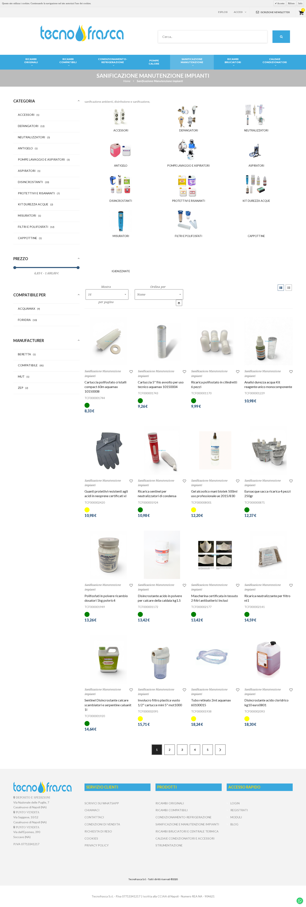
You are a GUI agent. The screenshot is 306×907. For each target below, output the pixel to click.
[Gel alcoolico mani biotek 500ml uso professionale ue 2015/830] (215, 450)
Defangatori (31, 126)
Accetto (281, 3)
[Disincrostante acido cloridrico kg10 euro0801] (268, 659)
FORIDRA (27, 320)
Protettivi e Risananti (39, 193)
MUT (23, 376)
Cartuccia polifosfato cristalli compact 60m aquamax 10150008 (105, 386)
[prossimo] (220, 749)
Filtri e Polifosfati (36, 226)
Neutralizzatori (34, 137)
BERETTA (27, 354)
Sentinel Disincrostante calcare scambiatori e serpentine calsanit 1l (108, 704)
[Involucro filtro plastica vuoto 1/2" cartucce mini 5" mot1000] (162, 659)
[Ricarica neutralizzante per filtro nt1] (268, 555)
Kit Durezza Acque (35, 204)
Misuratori (29, 215)
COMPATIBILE (31, 365)
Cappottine (30, 238)
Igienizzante (121, 271)
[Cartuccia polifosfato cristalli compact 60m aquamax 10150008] (109, 341)
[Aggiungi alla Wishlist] (131, 371)
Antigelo (28, 148)
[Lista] (289, 287)
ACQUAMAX (29, 308)
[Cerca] (281, 36)
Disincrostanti (33, 182)
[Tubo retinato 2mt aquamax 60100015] (215, 659)
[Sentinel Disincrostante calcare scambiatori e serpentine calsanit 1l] (109, 659)
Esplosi (223, 12)
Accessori (28, 114)
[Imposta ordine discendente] (179, 303)
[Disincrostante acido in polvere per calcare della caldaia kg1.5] (162, 555)
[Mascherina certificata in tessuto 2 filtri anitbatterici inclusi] (215, 555)
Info (300, 3)
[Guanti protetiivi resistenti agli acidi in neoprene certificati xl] (109, 450)
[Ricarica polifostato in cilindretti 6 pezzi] (215, 341)
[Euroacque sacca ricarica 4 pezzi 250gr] (268, 450)
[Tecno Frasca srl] (82, 33)
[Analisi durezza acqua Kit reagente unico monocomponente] (268, 341)
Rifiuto (291, 3)
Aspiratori (29, 170)
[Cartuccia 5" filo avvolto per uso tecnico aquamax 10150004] (162, 341)
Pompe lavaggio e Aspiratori (44, 159)
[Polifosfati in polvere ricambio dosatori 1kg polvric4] (109, 555)
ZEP (23, 387)
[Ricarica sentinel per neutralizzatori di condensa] (162, 450)
